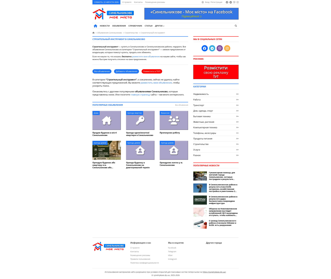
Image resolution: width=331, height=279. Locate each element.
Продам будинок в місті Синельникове (104, 133)
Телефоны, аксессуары (216, 133)
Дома (96, 113)
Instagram (172, 259)
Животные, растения (216, 121)
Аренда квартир (134, 113)
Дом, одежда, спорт (216, 110)
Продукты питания (216, 138)
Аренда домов (100, 143)
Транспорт (216, 105)
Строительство (216, 144)
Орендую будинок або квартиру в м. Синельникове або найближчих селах (103, 165)
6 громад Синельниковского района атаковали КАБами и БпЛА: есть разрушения (222, 223)
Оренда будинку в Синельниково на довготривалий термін (138, 165)
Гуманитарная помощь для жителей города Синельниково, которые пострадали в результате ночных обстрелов (222, 175)
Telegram (172, 251)
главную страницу (140, 94)
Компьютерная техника (216, 127)
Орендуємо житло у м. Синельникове (171, 163)
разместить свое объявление (156, 82)
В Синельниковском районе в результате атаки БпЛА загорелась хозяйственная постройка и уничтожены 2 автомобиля (223, 187)
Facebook (172, 248)
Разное (216, 155)
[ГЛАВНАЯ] (95, 25)
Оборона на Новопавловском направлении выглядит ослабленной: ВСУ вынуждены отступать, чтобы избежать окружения (223, 212)
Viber (170, 255)
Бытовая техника (216, 116)
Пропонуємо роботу (170, 132)
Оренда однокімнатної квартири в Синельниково (139, 133)
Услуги (216, 149)
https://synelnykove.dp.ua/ (214, 272)
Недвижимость (216, 94)
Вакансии (165, 113)
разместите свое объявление (146, 56)
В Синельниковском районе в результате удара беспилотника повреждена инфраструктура (223, 200)
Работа (216, 99)
